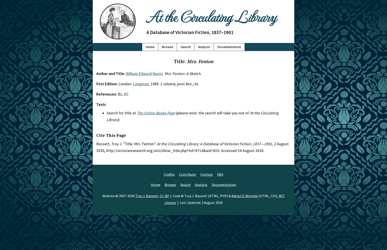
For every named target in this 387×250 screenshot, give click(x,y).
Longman (141, 83)
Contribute (187, 174)
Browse (167, 47)
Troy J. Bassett (146, 196)
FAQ (220, 174)
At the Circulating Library (211, 16)
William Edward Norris (144, 73)
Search (186, 47)
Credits (169, 174)
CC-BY (164, 196)
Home (150, 47)
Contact (206, 174)
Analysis (204, 47)
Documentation (229, 47)
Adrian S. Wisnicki (245, 196)
